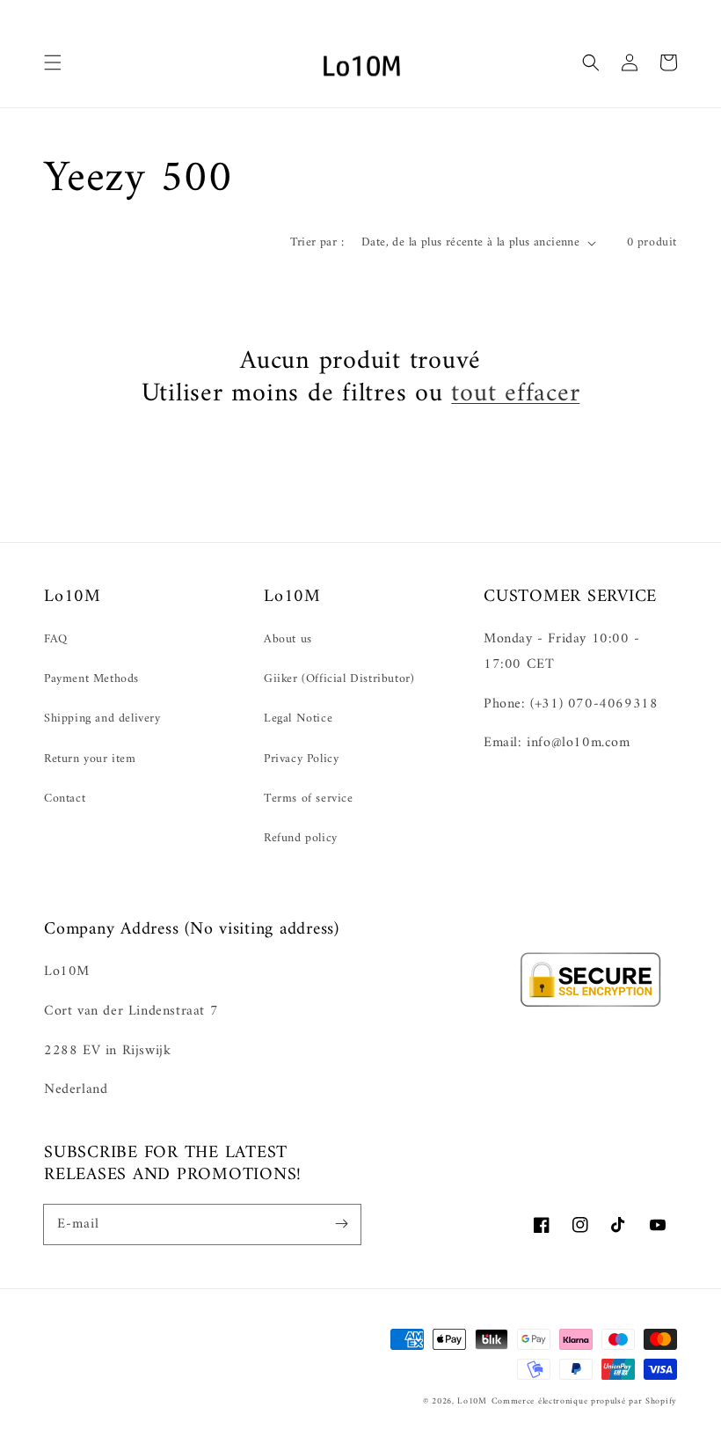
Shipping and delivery (102, 718)
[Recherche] (591, 62)
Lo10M (472, 1401)
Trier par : (317, 242)
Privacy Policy (301, 759)
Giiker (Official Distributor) (339, 679)
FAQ (56, 639)
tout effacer (515, 394)
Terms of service (308, 799)
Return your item (90, 759)
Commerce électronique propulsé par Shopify (584, 1401)
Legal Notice (298, 718)
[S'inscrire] (341, 1224)
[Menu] (52, 62)
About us (288, 639)
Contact (64, 799)
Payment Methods (91, 679)
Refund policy (301, 838)
